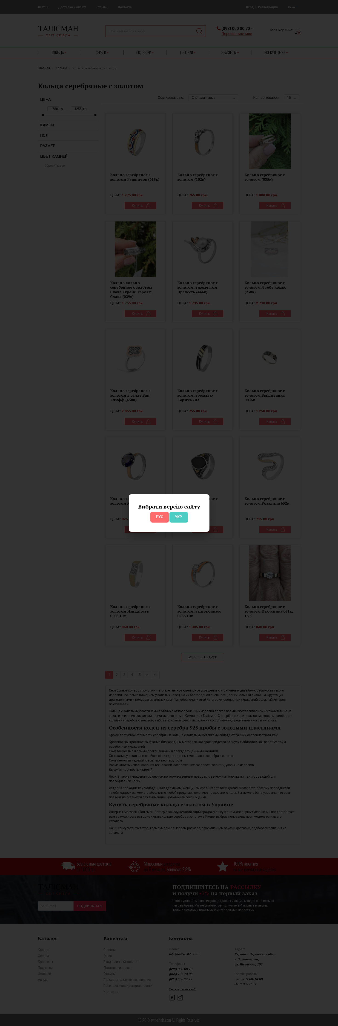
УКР (178, 517)
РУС (159, 517)
